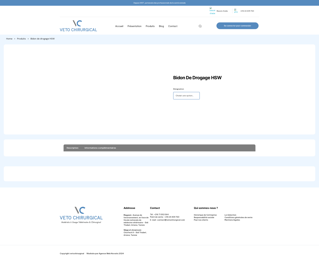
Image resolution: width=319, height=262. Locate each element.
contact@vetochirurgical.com (171, 220)
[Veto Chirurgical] (78, 25)
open (164, 52)
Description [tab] (72, 148)
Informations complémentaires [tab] (100, 148)
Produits (21, 38)
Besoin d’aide (222, 11)
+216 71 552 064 (161, 214)
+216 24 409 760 (247, 11)
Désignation (178, 89)
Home (9, 38)
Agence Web (105, 253)
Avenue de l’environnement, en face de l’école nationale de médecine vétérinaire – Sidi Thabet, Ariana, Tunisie (136, 220)
